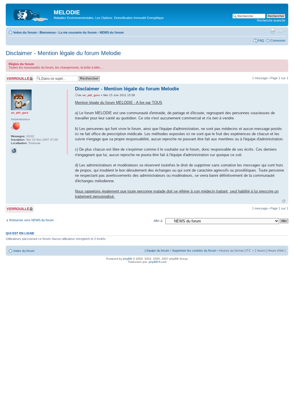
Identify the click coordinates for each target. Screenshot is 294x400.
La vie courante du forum (78, 32)
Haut (283, 201)
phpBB (127, 258)
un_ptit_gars (91, 95)
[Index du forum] (30, 14)
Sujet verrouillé (16, 76)
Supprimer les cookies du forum (194, 250)
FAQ (261, 40)
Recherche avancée (271, 20)
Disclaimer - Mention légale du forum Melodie (63, 53)
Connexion (277, 40)
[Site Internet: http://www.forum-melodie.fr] (14, 151)
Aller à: (158, 220)
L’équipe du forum (157, 250)
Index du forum (25, 32)
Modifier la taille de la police (281, 31)
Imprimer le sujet (272, 31)
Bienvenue (48, 32)
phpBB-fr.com (158, 261)
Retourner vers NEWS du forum (31, 220)
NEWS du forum (112, 32)
